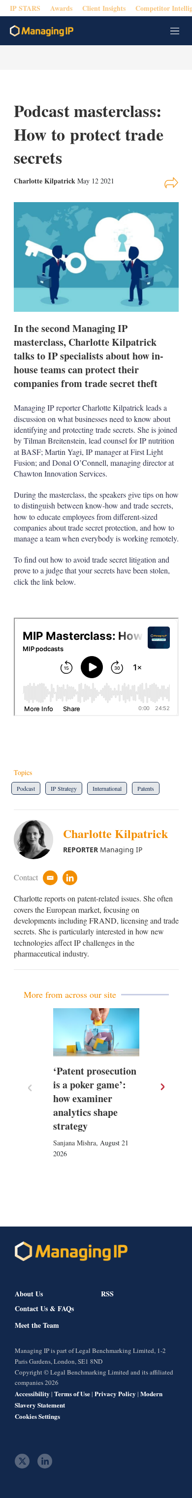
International (107, 788)
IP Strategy (64, 788)
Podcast (26, 788)
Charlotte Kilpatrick (115, 833)
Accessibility (32, 1393)
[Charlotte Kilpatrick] (38, 839)
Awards (61, 8)
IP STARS (25, 8)
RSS (107, 1293)
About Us (29, 1293)
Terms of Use (72, 1393)
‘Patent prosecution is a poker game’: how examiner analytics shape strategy (94, 1098)
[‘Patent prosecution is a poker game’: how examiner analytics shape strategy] (96, 1032)
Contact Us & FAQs (44, 1308)
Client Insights (104, 8)
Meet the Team (37, 1325)
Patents (145, 788)
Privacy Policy (115, 1393)
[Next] (162, 1087)
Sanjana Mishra (74, 1142)
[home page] (41, 30)
